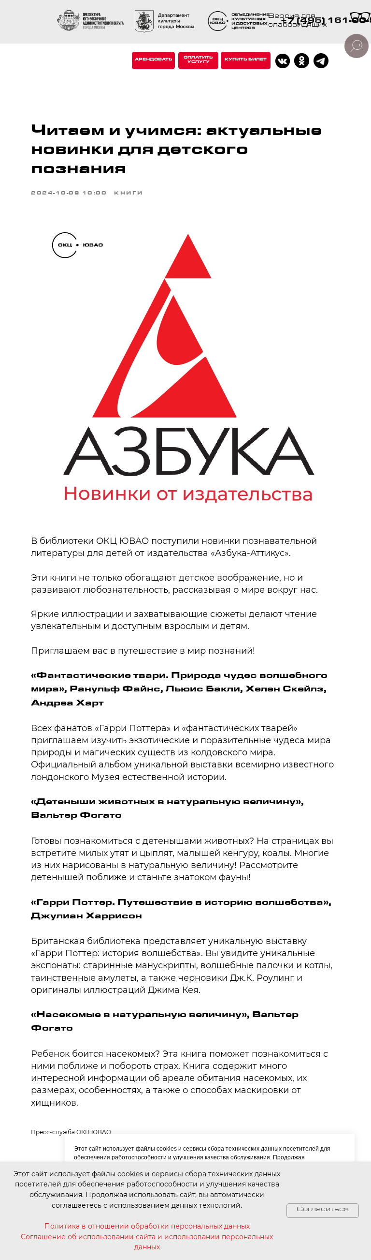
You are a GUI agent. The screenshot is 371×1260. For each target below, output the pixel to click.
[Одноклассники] (301, 60)
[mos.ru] (164, 21)
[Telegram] (321, 60)
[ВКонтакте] (282, 61)
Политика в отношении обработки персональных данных (147, 1226)
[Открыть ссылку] (239, 21)
